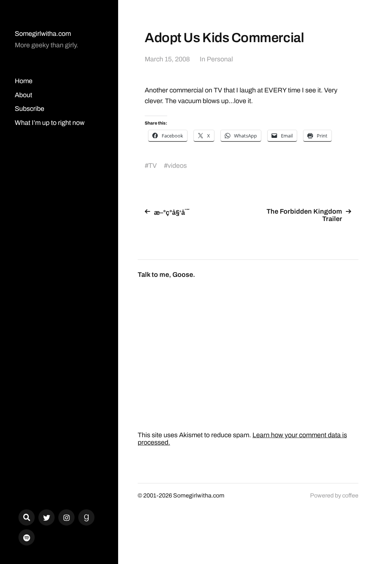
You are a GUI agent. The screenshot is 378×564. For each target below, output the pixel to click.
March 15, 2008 (167, 59)
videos (177, 165)
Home (23, 81)
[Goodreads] (86, 517)
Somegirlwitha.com (43, 33)
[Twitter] (46, 517)
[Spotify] (26, 537)
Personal (220, 59)
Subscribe (29, 108)
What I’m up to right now (50, 122)
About (23, 95)
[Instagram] (66, 517)
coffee (350, 495)
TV (152, 165)
